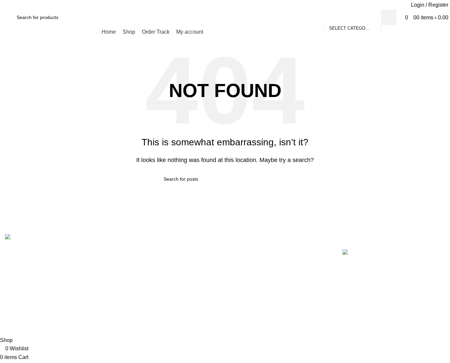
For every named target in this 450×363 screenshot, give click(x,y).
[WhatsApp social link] (237, 5)
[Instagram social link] (221, 5)
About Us (241, 251)
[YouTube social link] (229, 5)
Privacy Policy (247, 281)
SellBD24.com (215, 325)
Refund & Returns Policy (259, 296)
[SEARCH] (388, 17)
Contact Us (243, 266)
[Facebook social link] (212, 5)
